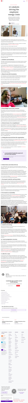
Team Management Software (10, 338)
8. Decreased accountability (4, 300)
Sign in (24, 1)
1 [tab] (11, 326)
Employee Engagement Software (10, 342)
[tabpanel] (7, 322)
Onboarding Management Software (10, 378)
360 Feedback (10, 360)
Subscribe (18, 285)
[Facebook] (23, 269)
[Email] (25, 269)
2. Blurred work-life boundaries (4, 293)
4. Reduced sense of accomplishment (5, 295)
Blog (15, 334)
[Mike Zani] (10, 23)
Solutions (10, 332)
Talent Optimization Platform (4, 333)
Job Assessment (11, 354)
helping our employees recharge (13, 44)
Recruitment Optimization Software (10, 370)
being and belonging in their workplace (20, 140)
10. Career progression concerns (4, 302)
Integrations (16, 337)
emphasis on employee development (6, 251)
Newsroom (22, 342)
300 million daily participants (21, 117)
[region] (6, 398)
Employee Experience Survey (10, 357)
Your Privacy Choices (15, 401)
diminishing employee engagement (8, 67)
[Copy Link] (26, 269)
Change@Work (23, 337)
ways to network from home (8, 235)
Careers (22, 334)
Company (22, 332)
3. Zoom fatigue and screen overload (5, 294)
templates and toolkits (6, 249)
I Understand (6, 401)
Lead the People (17, 350)
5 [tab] (16, 326)
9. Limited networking (3, 301)
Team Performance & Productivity (10, 374)
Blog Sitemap (21, 401)
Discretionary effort (8, 129)
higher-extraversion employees (21, 125)
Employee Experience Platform (10, 346)
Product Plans (4, 392)
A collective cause (3, 303)
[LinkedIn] (22, 269)
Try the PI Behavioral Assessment (21, 393)
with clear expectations (14, 176)
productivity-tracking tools (16, 195)
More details (7, 399)
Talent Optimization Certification (16, 340)
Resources (16, 332)
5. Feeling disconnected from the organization (6, 296)
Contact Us (22, 340)
